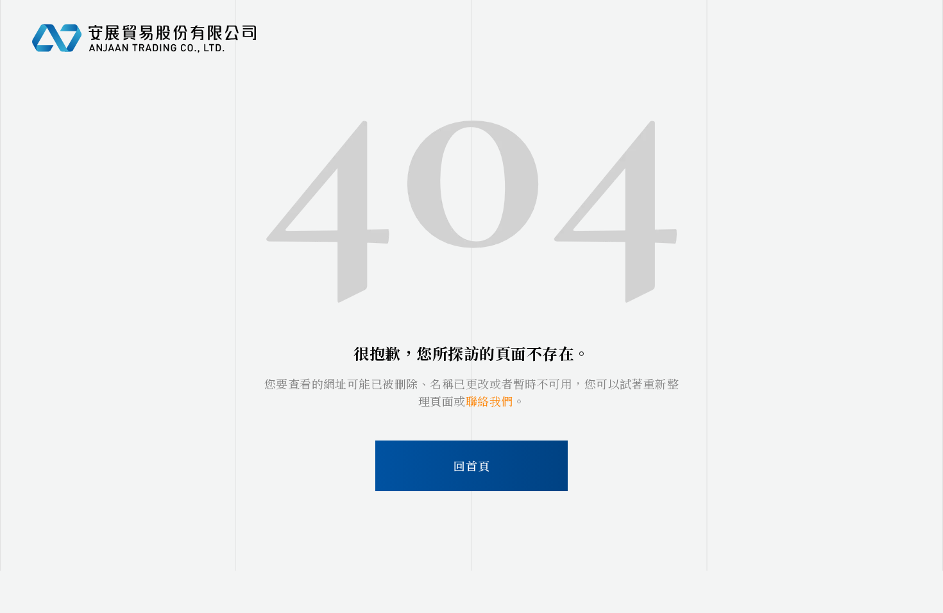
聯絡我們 (489, 400)
